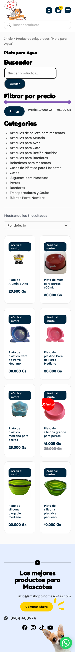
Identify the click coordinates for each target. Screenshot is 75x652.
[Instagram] (33, 627)
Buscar (15, 84)
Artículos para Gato (25, 148)
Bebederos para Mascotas (30, 163)
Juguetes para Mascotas (29, 178)
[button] (68, 10)
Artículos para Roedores (29, 158)
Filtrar (14, 111)
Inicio (8, 39)
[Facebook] (25, 627)
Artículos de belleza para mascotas (37, 133)
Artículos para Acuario (27, 138)
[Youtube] (50, 627)
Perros (15, 183)
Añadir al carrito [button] (16, 246)
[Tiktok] (42, 627)
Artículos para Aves (25, 143)
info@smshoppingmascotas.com (44, 596)
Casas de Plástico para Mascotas (35, 168)
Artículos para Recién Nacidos (34, 153)
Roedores (17, 188)
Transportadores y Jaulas (30, 193)
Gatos (14, 173)
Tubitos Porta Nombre (27, 198)
